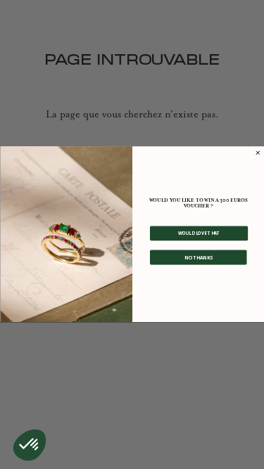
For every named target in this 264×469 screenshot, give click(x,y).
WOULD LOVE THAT (198, 233)
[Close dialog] (257, 153)
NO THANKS (198, 258)
